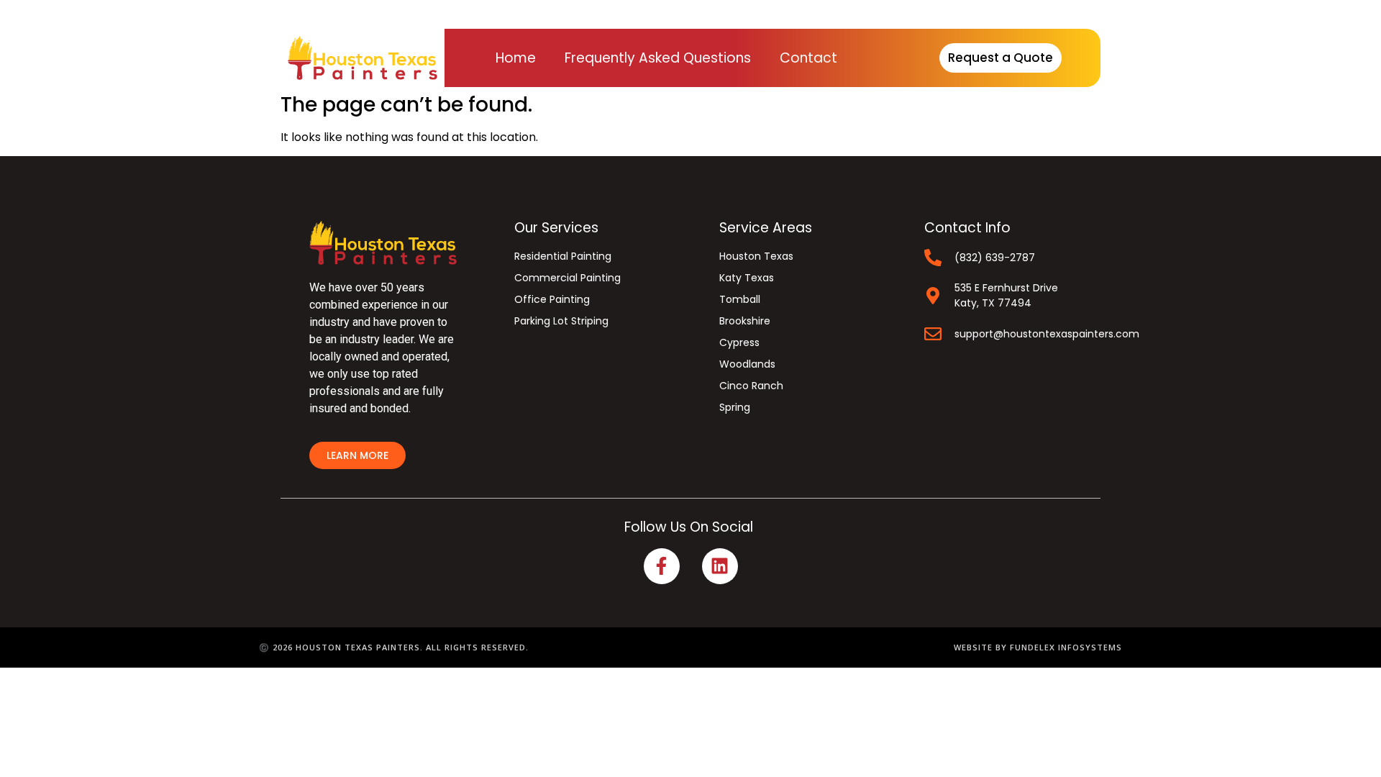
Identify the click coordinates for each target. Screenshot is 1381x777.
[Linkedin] (720, 566)
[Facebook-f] (662, 566)
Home (516, 58)
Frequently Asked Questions (658, 58)
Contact (808, 58)
